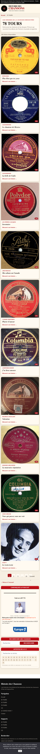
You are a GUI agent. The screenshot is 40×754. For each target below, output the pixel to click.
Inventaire (6, 224)
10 (26, 576)
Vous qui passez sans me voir (13, 516)
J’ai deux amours (9, 370)
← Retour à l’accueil (7, 582)
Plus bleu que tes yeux (11, 78)
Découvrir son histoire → (9, 81)
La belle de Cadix (9, 175)
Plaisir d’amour (8, 321)
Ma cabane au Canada (11, 273)
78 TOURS (4, 705)
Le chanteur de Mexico (11, 127)
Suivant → (30, 576)
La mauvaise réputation (11, 467)
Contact (3, 713)
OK (20, 751)
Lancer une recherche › (7, 741)
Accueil (3, 15)
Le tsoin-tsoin (7, 565)
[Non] (38, 748)
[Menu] (37, 6)
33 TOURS (4, 702)
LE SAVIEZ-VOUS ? (6, 711)
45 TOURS (4, 700)
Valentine (6, 419)
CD (2, 708)
